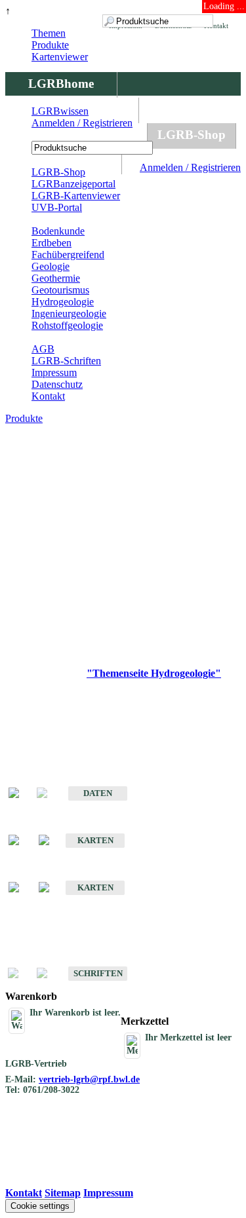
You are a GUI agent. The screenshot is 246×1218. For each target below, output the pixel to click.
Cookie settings (40, 1206)
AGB (42, 348)
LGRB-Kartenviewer (75, 195)
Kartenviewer (59, 56)
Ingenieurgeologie (68, 313)
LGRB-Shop (191, 135)
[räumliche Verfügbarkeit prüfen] (50, 840)
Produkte (50, 44)
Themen (48, 33)
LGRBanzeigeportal (73, 183)
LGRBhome (61, 83)
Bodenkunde (58, 231)
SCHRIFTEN (98, 973)
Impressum (54, 372)
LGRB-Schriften (66, 360)
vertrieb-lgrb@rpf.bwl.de (89, 1079)
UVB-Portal (56, 207)
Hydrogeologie (62, 301)
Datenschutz (57, 384)
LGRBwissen (60, 111)
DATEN (97, 793)
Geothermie (55, 278)
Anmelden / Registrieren (190, 167)
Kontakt (48, 396)
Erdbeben (51, 242)
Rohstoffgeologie (67, 325)
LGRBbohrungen (76, 135)
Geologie (50, 266)
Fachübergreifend (67, 254)
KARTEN (95, 840)
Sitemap (63, 1192)
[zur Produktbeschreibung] (20, 793)
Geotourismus (60, 289)
